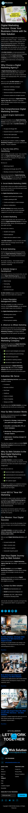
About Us (3, 771)
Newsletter (3, 788)
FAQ (2, 783)
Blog (2, 776)
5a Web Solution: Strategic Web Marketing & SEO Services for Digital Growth (13, 639)
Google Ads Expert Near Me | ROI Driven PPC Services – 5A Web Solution (13, 713)
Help (2, 780)
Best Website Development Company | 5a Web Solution (11, 676)
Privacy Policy (18, 771)
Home (2, 769)
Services (3, 774)
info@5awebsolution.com (12, 762)
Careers (17, 776)
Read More (3, 650)
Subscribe (22, 795)
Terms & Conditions (19, 774)
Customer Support (5, 785)
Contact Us (17, 769)
